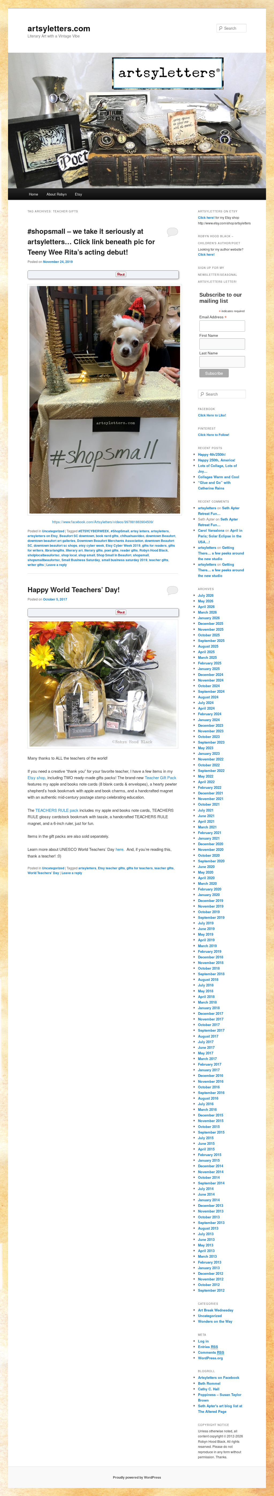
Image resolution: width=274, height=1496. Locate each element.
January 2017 (209, 1069)
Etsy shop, (37, 777)
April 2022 (206, 781)
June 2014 (206, 1194)
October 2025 (209, 634)
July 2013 (206, 1233)
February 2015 (209, 1154)
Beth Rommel (209, 1383)
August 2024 (208, 696)
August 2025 (208, 646)
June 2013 (206, 1239)
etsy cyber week (91, 545)
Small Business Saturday (81, 559)
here (119, 849)
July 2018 (206, 985)
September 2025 (211, 640)
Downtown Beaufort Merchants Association (110, 540)
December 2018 (210, 956)
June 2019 (206, 928)
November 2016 (210, 1081)
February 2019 (209, 951)
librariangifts (54, 550)
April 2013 (206, 1250)
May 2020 (205, 872)
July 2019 (206, 922)
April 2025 (206, 651)
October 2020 (209, 855)
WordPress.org (210, 1357)
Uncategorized (53, 531)
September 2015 (211, 1132)
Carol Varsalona (211, 530)
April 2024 (206, 708)
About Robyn (57, 194)
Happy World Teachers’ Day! (74, 589)
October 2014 (209, 1177)
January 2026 (209, 617)
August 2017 (208, 1036)
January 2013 (209, 1267)
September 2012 (211, 1290)
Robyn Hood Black (153, 550)
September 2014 (211, 1182)
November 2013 (210, 1211)
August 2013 (208, 1228)
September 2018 (211, 973)
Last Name (208, 353)
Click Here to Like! (212, 415)
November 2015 (210, 1120)
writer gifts (36, 564)
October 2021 (209, 804)
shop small (86, 555)
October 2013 (209, 1216)
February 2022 (209, 787)
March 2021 (207, 826)
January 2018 (209, 1007)
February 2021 (209, 832)
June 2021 (206, 815)
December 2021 (210, 792)
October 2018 (209, 968)
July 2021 (206, 810)
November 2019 (210, 906)
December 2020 (210, 843)
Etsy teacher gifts (111, 868)
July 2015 (206, 1137)
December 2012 (210, 1273)
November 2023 (210, 730)
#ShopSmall (120, 531)
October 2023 (209, 736)
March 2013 (207, 1256)
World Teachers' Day (43, 872)
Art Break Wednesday (215, 1310)
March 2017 (207, 1058)
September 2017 (211, 1030)
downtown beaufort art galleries (51, 540)
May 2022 (205, 776)
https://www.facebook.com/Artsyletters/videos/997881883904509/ (103, 521)
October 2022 (209, 764)
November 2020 (210, 849)
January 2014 (209, 1199)
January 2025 (209, 668)
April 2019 (206, 939)
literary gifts (93, 550)
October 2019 (209, 911)
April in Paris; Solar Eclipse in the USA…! (220, 536)
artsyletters (160, 531)
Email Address (213, 317)
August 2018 (208, 979)
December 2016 (210, 1075)
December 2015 (210, 1115)
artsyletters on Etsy (43, 535)
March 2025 (207, 657)
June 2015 (206, 1143)
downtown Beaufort (160, 535)
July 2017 (206, 1041)
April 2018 (206, 996)
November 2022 (210, 759)
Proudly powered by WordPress (137, 1477)
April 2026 (206, 606)
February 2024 (209, 713)
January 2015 (209, 1160)
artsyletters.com (59, 28)
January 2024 (209, 719)
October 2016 (209, 1086)
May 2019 (205, 934)
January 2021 (209, 838)
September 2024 (211, 691)
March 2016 (207, 1109)
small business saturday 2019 (124, 559)
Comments (211, 1352)
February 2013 (209, 1262)
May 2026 (205, 600)
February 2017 (209, 1064)
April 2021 (206, 821)
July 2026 (206, 595)
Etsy (78, 194)
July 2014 (206, 1188)
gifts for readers (154, 545)
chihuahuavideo (132, 535)
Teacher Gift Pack (160, 777)
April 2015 (206, 1148)
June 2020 (206, 866)
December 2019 (210, 900)
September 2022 (211, 770)
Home (33, 194)
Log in (203, 1341)
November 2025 (210, 629)
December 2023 (210, 725)
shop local (69, 555)
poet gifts (111, 550)
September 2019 (211, 917)
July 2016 (206, 1103)
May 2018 (205, 990)
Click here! (206, 217)
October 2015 (209, 1126)
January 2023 (209, 753)
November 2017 (210, 1018)
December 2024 (210, 674)
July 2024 (206, 702)
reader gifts (129, 550)
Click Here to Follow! (213, 434)
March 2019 (207, 945)
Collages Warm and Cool (218, 476)
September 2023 (211, 742)
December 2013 (210, 1205)
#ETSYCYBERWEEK (93, 531)
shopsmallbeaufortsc (44, 559)
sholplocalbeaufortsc (44, 555)
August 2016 (208, 1098)
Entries (208, 1346)
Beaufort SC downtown (76, 535)
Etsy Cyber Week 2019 (123, 545)
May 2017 (205, 1052)
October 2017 (209, 1024)
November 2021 (210, 798)
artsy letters (140, 531)
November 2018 (210, 962)
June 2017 (206, 1047)
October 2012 (209, 1284)
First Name (208, 335)
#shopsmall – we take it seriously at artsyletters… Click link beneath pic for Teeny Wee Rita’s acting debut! (91, 241)
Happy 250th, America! (216, 459)
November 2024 (210, 680)
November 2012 (210, 1278)
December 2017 (210, 1013)
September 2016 (211, 1092)
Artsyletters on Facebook (218, 1377)
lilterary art (74, 550)
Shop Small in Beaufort (114, 555)
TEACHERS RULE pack (56, 810)
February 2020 (209, 889)
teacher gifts (158, 559)
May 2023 (205, 747)
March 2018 (207, 1002)
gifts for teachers (140, 868)
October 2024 (209, 685)
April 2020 (206, 877)
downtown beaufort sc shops (55, 545)
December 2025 (210, 623)
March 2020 (207, 883)
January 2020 (209, 894)
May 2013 (205, 1245)
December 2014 (210, 1165)
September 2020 (211, 860)
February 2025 (209, 662)
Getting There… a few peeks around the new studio (221, 553)
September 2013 (211, 1222)
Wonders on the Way (215, 1321)
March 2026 (207, 612)
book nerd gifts (107, 535)
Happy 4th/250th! (212, 454)
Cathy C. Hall (208, 1388)
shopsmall (141, 555)
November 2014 (210, 1171)
